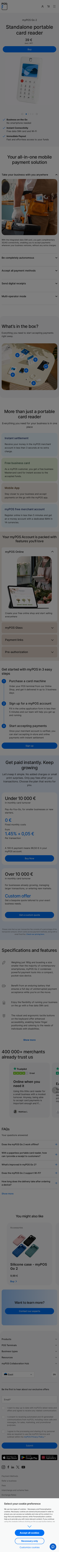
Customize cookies (30, 1547)
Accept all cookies (29, 1532)
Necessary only (29, 1541)
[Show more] (29, 1526)
